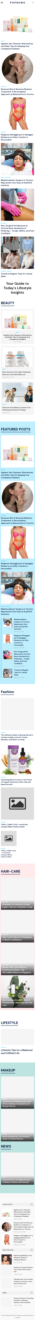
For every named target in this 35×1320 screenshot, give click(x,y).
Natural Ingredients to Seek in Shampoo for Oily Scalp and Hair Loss (17, 1002)
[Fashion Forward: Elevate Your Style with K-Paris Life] (6, 1271)
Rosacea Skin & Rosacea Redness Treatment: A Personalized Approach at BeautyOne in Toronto (17, 91)
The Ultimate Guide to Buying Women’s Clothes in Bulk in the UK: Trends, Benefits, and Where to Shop (17, 737)
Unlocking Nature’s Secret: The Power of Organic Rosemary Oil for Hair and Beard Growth (16, 782)
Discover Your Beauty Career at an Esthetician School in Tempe (16, 408)
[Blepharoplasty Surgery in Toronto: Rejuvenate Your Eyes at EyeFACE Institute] (17, 165)
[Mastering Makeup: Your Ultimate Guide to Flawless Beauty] (17, 1125)
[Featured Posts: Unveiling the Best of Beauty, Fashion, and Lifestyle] (17, 1168)
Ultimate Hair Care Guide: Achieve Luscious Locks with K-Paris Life (23, 1281)
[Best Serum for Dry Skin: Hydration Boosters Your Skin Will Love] (17, 357)
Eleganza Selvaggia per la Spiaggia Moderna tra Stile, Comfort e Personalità (17, 137)
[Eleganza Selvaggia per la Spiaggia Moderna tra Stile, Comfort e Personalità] (17, 119)
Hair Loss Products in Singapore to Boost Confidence (17, 938)
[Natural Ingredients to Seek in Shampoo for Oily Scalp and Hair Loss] (17, 992)
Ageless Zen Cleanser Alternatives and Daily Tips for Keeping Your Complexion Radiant (17, 46)
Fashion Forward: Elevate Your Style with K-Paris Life (23, 1269)
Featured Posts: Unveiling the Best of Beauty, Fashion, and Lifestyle (16, 1181)
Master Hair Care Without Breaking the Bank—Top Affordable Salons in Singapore (16, 970)
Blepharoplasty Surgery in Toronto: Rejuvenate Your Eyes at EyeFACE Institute (17, 182)
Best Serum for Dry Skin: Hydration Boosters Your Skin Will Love (16, 373)
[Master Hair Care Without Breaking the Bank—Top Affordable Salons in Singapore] (17, 959)
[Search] (33, 3)
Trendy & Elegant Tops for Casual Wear (21, 672)
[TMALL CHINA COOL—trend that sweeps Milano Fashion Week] (17, 807)
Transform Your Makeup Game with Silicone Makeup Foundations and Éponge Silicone (16, 1103)
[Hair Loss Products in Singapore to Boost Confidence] (17, 926)
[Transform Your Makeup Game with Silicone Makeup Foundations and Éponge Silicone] (17, 1092)
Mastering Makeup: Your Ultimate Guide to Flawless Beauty (15, 1137)
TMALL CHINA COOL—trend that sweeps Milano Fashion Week (14, 825)
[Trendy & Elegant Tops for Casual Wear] (17, 257)
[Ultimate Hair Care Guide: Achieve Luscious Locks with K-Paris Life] (6, 1283)
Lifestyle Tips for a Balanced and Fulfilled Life (17, 1052)
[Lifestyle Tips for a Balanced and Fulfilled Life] (17, 1042)
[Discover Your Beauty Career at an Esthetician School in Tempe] (17, 392)
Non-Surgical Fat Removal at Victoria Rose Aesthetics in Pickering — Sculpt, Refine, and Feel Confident (17, 229)
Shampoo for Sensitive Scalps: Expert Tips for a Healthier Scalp (17, 905)
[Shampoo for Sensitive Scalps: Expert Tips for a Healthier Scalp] (17, 894)
